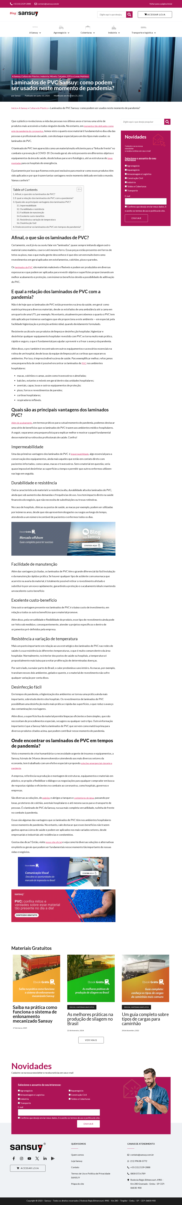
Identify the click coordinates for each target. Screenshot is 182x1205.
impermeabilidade (80, 454)
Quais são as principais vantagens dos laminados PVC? (43, 202)
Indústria (112, 32)
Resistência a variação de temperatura (38, 219)
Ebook (73, 1007)
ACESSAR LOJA (156, 14)
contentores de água (84, 797)
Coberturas (86, 32)
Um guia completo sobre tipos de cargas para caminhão (145, 1018)
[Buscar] (129, 14)
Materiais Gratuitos (85, 1007)
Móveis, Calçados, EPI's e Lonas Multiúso (69, 76)
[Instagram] (21, 1158)
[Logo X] (37, 1158)
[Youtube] (29, 1158)
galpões (46, 797)
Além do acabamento (21, 422)
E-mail (127, 196)
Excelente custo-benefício (32, 216)
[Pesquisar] (167, 122)
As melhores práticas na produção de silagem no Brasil (90, 1018)
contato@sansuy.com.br (48, 4)
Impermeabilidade (28, 205)
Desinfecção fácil (28, 223)
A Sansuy (33, 32)
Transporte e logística (142, 32)
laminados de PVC (24, 267)
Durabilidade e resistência (32, 209)
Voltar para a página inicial (160, 4)
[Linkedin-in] (44, 1158)
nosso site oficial (54, 842)
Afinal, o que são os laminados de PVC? (35, 194)
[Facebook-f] (13, 1158)
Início (14, 108)
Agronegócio (60, 32)
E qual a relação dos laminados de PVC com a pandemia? (44, 198)
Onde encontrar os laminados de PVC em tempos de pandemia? (48, 226)
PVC (84, 363)
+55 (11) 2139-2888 (22, 4)
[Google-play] (52, 1158)
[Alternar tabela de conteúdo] (78, 189)
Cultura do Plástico (30, 76)
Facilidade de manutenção (32, 212)
